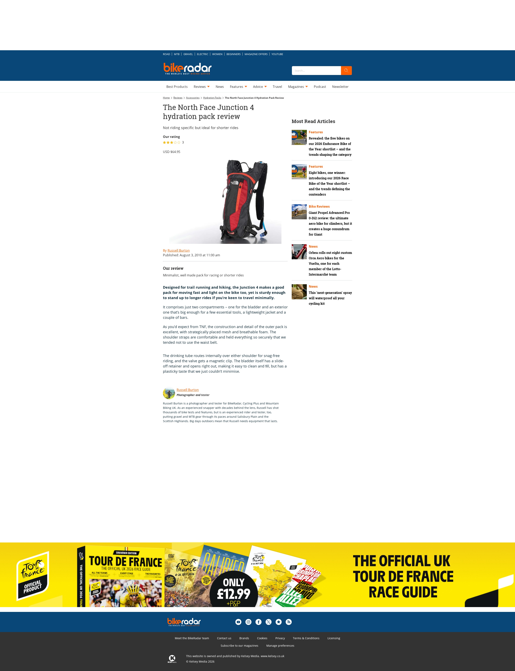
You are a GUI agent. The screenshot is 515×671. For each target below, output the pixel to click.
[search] (346, 70)
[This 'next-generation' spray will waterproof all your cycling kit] (299, 291)
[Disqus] (229, 487)
